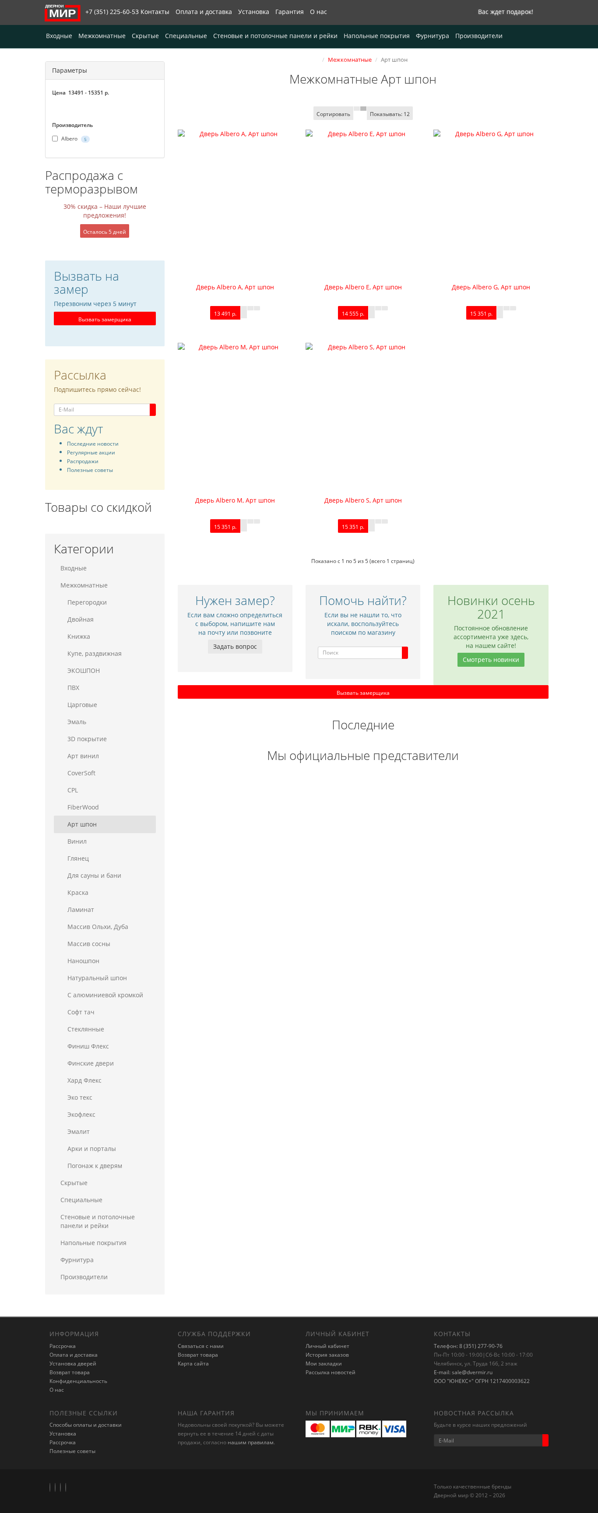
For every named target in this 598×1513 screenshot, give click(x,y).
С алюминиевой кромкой (105, 995)
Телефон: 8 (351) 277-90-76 (468, 1346)
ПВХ (73, 687)
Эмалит (78, 1131)
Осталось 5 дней (104, 232)
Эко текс (79, 1097)
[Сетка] (363, 108)
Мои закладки (324, 1363)
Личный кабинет (327, 1346)
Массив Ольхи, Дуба (97, 926)
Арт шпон (82, 824)
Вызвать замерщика (104, 319)
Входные (59, 36)
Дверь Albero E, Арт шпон (363, 287)
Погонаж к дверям (94, 1165)
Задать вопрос (235, 646)
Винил (77, 841)
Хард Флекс (84, 1080)
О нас (318, 11)
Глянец (78, 858)
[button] (503, 12)
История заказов (327, 1354)
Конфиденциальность (78, 1381)
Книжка (78, 636)
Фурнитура (432, 36)
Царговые (82, 704)
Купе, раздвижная (94, 653)
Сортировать (333, 114)
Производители (479, 36)
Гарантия (289, 11)
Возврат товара (69, 1372)
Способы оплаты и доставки (85, 1425)
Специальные (186, 36)
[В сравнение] (257, 308)
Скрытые (145, 36)
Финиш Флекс (88, 1046)
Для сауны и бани (94, 875)
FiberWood (83, 807)
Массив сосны (88, 943)
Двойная (80, 619)
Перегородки (87, 602)
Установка (253, 11)
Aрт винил (83, 756)
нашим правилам (251, 1442)
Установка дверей (72, 1363)
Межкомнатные (102, 36)
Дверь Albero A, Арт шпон (235, 287)
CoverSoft (81, 773)
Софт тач (81, 1012)
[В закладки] (250, 308)
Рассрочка (62, 1346)
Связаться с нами (201, 1346)
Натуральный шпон (97, 978)
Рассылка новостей (330, 1372)
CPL (72, 790)
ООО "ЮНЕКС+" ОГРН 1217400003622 (482, 1381)
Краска (77, 892)
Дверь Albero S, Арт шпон (363, 500)
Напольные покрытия (377, 36)
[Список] (357, 108)
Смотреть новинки (491, 659)
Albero (73, 138)
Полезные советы (72, 1451)
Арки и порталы (91, 1148)
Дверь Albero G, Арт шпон (491, 287)
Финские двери (90, 1063)
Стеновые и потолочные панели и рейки (275, 36)
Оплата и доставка (204, 11)
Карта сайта (193, 1363)
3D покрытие (87, 739)
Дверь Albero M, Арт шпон (235, 500)
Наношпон (83, 961)
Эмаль (76, 722)
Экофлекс (81, 1114)
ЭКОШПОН (83, 670)
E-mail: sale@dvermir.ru (463, 1372)
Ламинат (80, 909)
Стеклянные (85, 1029)
